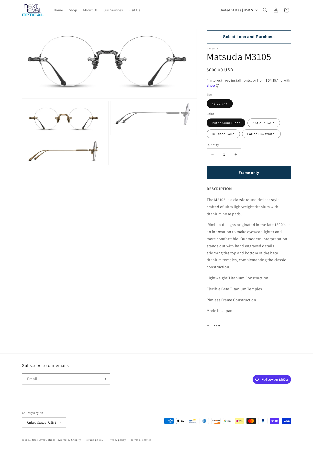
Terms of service (141, 439)
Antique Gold (264, 123)
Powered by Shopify (68, 439)
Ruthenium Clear (226, 123)
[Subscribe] (104, 379)
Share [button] (216, 326)
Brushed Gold (223, 134)
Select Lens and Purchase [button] (249, 37)
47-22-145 (220, 103)
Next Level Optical (44, 439)
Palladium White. (261, 134)
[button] (265, 10)
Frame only (249, 172)
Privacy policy (117, 439)
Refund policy (94, 439)
